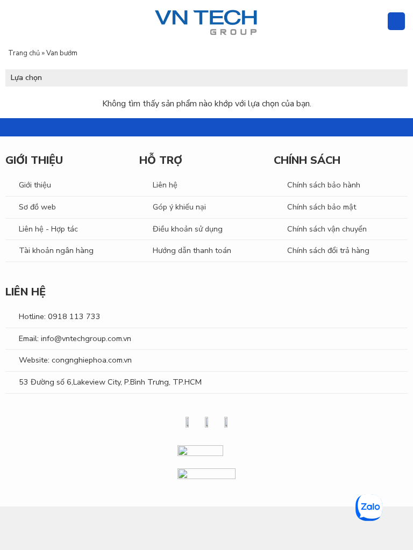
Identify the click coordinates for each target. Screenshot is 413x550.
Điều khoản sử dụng (188, 228)
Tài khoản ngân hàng (56, 250)
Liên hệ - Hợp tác (48, 228)
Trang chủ (24, 53)
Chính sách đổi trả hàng (328, 250)
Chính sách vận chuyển (327, 228)
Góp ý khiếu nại (179, 206)
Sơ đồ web (37, 206)
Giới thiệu (35, 184)
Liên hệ (165, 184)
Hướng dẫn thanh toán (192, 250)
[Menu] (14, 21)
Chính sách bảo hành (323, 184)
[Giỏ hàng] (396, 21)
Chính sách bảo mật (321, 206)
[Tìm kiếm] (375, 21)
